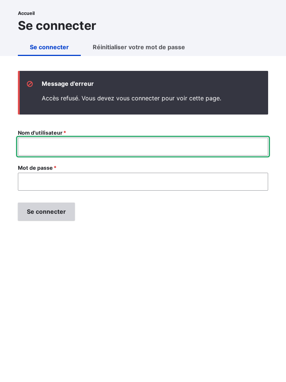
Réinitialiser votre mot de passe (139, 47)
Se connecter (49, 47)
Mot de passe (35, 168)
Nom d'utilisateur (40, 132)
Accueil (26, 13)
